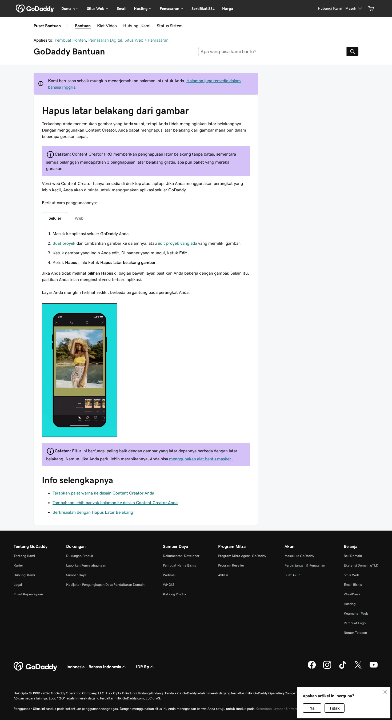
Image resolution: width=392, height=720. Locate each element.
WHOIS (168, 584)
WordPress (352, 594)
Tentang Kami (24, 555)
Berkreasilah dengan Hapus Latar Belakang (93, 512)
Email (121, 8)
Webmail (169, 575)
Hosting (349, 604)
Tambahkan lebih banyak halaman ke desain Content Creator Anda (115, 502)
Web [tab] (79, 218)
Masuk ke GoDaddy (299, 555)
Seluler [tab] (55, 218)
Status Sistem (170, 25)
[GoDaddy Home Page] (36, 666)
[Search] (352, 51)
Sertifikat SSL (203, 8)
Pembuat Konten (70, 40)
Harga (227, 8)
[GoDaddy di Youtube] (373, 668)
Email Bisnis (353, 584)
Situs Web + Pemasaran (147, 40)
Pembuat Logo (355, 623)
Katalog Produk (174, 594)
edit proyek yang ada (177, 243)
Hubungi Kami (136, 25)
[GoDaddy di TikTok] (342, 668)
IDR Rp (142, 666)
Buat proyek (64, 243)
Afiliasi (223, 575)
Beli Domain (353, 555)
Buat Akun (292, 575)
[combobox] (273, 51)
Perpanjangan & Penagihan (305, 565)
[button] (385, 692)
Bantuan (83, 25)
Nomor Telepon (355, 632)
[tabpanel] (146, 334)
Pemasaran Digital (105, 40)
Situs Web (351, 575)
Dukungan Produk (79, 555)
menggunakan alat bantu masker (200, 459)
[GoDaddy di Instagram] (327, 668)
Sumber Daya (76, 575)
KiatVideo (107, 25)
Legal (18, 584)
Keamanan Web (356, 613)
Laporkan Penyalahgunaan (86, 565)
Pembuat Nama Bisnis (179, 565)
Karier (18, 565)
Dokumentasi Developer (181, 555)
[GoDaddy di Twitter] (358, 668)
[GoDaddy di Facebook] (312, 668)
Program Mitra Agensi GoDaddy (242, 555)
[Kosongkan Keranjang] (371, 8)
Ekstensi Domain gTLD (361, 565)
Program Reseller (231, 565)
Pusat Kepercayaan (28, 594)
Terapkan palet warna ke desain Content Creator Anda (103, 493)
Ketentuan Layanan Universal (277, 708)
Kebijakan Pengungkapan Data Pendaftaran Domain (105, 584)
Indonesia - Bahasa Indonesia (93, 666)
